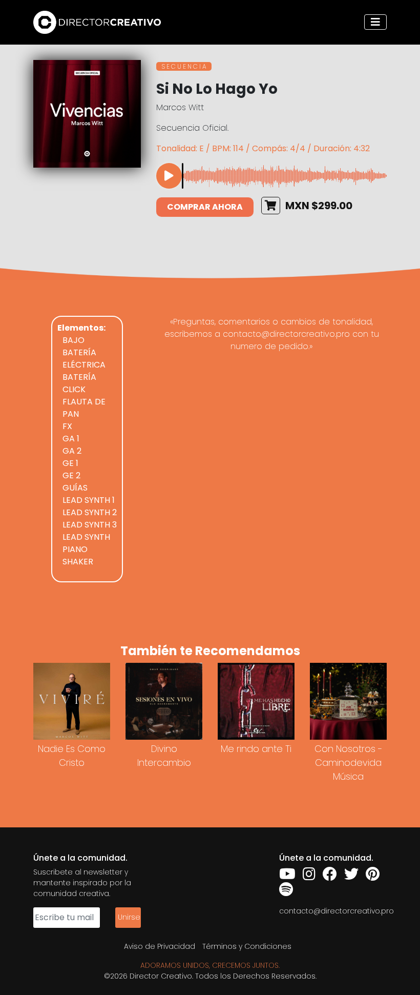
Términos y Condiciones (246, 946)
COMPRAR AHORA (205, 207)
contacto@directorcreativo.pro (336, 911)
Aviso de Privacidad (159, 946)
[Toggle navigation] (375, 22)
